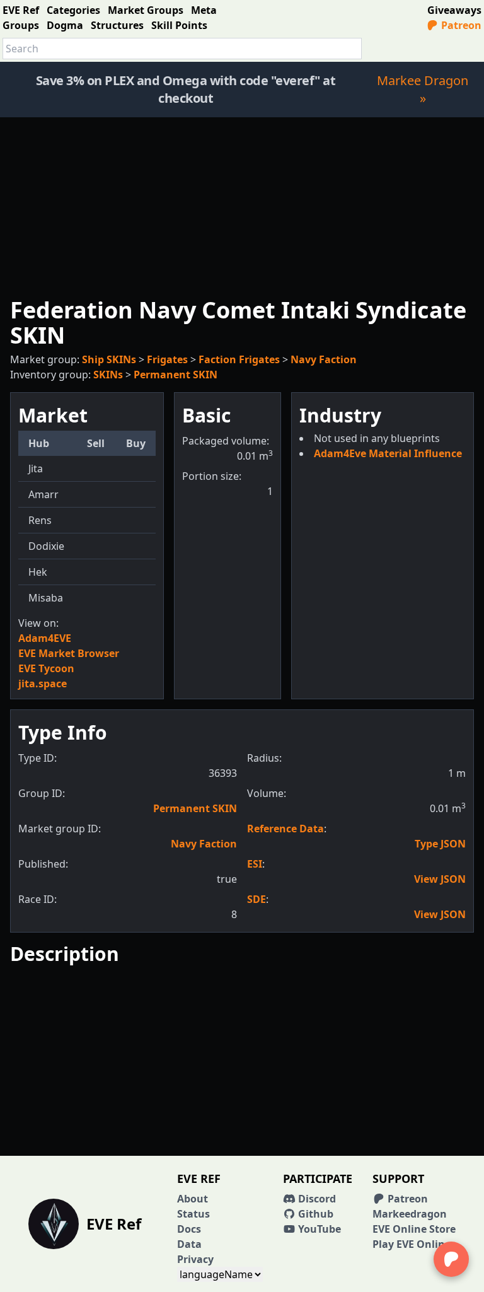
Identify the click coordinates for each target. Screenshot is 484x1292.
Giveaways (454, 10)
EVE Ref (21, 10)
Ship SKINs (109, 359)
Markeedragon (409, 1214)
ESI (254, 864)
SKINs (108, 374)
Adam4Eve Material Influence (388, 453)
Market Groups (145, 10)
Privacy (195, 1259)
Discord (316, 1199)
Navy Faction (324, 359)
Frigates (167, 359)
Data (189, 1244)
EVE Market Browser (68, 653)
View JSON (440, 879)
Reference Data (285, 828)
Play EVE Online (411, 1244)
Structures (117, 25)
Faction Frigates (239, 359)
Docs (189, 1229)
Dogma (65, 25)
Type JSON (440, 844)
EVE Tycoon (46, 668)
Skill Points (179, 25)
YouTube (318, 1229)
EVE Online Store (414, 1229)
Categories (73, 10)
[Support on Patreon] (451, 1259)
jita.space (42, 683)
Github (314, 1214)
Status (193, 1214)
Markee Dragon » (422, 89)
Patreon (460, 25)
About (192, 1199)
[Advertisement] (242, 205)
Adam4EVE (44, 638)
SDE (256, 899)
